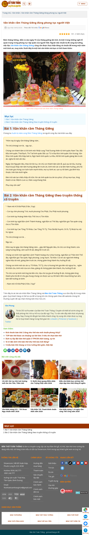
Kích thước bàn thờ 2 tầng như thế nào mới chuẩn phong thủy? (33, 332)
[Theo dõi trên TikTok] (70, 463)
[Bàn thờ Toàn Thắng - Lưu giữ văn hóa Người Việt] (11, 3)
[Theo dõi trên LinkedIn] (82, 463)
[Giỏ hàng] (29, 4)
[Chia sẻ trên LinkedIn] (25, 350)
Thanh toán (38, 470)
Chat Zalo (85, 519)
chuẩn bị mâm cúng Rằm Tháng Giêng (26, 133)
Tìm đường (85, 512)
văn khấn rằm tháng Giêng (22, 45)
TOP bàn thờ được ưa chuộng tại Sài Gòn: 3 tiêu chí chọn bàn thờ (34, 335)
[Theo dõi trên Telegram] (62, 468)
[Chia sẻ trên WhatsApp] (5, 350)
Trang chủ (6, 13)
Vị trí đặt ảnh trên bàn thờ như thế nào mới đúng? (27, 342)
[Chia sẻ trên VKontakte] (21, 350)
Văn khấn (16, 13)
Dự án (50, 472)
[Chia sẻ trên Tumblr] (28, 350)
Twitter (8, 322)
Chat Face (86, 526)
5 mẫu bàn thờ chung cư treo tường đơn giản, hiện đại (29, 345)
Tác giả (51, 476)
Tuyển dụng (53, 481)
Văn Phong (9, 305)
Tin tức (51, 468)
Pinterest (63, 319)
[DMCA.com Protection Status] (82, 492)
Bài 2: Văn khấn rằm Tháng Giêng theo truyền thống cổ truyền (30, 432)
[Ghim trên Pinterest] (17, 350)
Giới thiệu (52, 463)
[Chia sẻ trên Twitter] (13, 350)
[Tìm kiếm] (24, 4)
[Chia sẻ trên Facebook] (9, 350)
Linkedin (53, 319)
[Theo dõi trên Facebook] (62, 463)
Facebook (72, 319)
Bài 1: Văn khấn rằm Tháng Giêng (18, 430)
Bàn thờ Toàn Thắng (54, 293)
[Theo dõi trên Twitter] (74, 463)
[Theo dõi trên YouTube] (86, 463)
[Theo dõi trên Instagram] (66, 463)
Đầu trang (85, 533)
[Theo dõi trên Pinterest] (78, 463)
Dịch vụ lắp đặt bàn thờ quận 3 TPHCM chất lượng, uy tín (30, 338)
